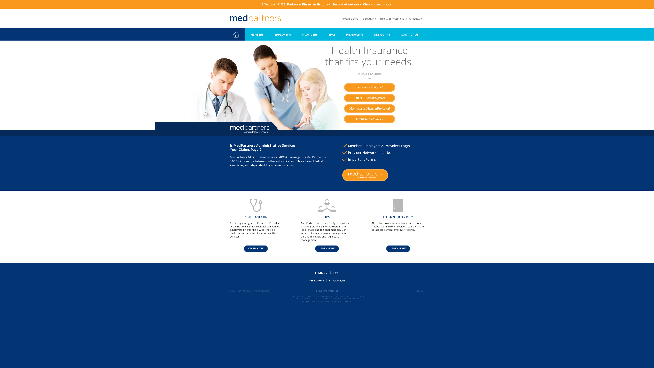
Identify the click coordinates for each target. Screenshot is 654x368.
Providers (310, 34)
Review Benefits (350, 19)
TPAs (332, 34)
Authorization (416, 19)
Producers (354, 34)
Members (257, 34)
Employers (283, 34)
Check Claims (369, 19)
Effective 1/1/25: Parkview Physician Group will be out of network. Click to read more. (327, 4)
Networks (382, 34)
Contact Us (410, 34)
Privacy (420, 291)
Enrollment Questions (392, 19)
